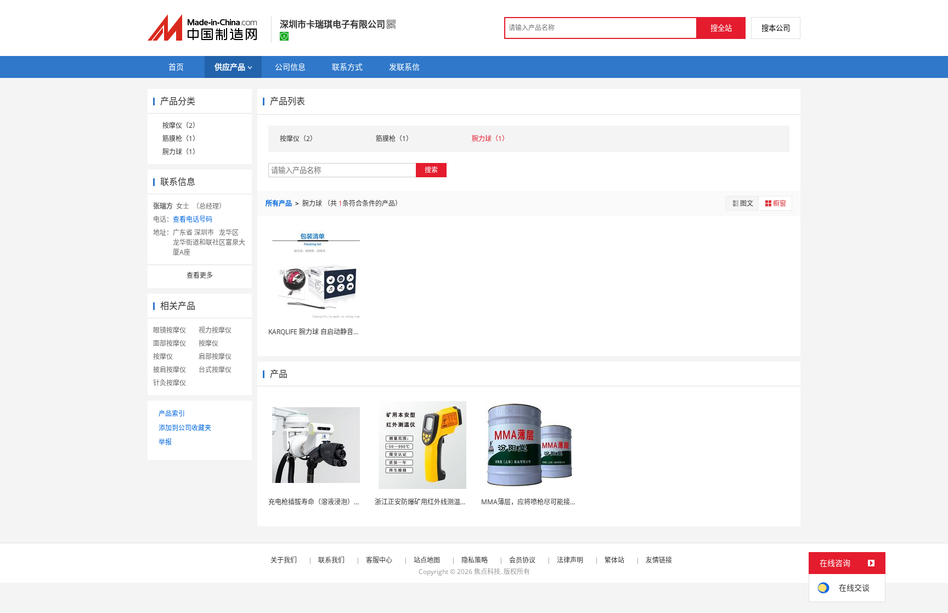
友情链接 (659, 560)
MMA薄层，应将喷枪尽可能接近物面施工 (542, 502)
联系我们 (331, 560)
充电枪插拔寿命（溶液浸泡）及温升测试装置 (334, 502)
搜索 (431, 170)
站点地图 (427, 560)
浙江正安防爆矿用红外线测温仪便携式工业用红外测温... (456, 502)
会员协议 (522, 560)
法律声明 (570, 560)
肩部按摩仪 (215, 356)
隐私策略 (474, 560)
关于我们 (283, 560)
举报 (165, 442)
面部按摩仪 (169, 343)
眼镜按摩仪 (169, 330)
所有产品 (280, 203)
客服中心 (379, 560)
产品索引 (172, 413)
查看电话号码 (192, 219)
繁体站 (614, 560)
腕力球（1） (180, 151)
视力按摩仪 (215, 330)
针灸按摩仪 (169, 382)
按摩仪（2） (180, 125)
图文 (746, 203)
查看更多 (200, 275)
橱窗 (779, 203)
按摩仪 (208, 343)
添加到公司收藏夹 (185, 427)
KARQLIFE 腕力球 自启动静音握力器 (320, 331)
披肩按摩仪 (169, 369)
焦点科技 (487, 571)
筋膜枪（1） (180, 138)
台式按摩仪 (215, 369)
